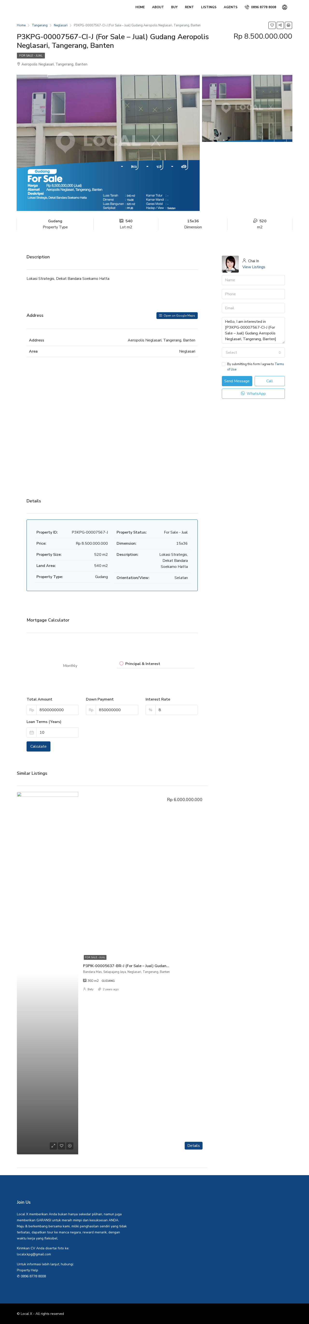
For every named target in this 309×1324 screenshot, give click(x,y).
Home (140, 7)
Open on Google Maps (179, 316)
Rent (189, 7)
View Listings (253, 267)
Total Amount (39, 699)
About (158, 7)
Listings (209, 7)
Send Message (237, 381)
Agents (231, 7)
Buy (174, 7)
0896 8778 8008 (263, 7)
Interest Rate (158, 699)
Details (193, 1145)
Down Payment (100, 699)
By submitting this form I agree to (255, 367)
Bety (90, 989)
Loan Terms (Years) (44, 721)
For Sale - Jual (30, 56)
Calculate (38, 746)
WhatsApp (256, 393)
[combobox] (253, 352)
